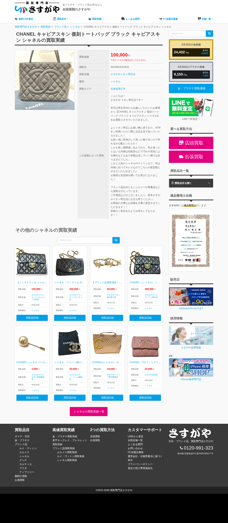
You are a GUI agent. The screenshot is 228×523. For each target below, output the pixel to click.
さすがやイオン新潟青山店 (113, 296)
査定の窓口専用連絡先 (140, 468)
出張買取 (193, 156)
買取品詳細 (32, 317)
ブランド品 (21, 444)
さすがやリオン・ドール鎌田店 (75, 377)
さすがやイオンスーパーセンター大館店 (38, 297)
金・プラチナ (22, 440)
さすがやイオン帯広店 (123, 74)
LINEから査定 (135, 436)
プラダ (23, 468)
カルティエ (25, 464)
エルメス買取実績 (67, 452)
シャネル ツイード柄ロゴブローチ (74, 362)
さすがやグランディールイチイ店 (75, 297)
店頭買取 (193, 142)
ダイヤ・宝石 (22, 436)
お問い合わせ (135, 448)
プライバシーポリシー (140, 464)
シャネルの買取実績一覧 (88, 411)
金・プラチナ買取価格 (192, 88)
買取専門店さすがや (121, 490)
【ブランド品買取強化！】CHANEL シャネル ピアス (121, 282)
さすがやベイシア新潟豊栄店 (113, 376)
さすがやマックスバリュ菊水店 (151, 296)
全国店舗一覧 (135, 440)
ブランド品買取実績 (63, 448)
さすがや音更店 (151, 375)
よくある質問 (135, 444)
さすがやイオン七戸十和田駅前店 (38, 377)
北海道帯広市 (118, 88)
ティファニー (26, 472)
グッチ (23, 460)
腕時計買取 (21, 476)
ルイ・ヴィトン (28, 448)
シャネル (116, 81)
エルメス (24, 452)
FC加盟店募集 (136, 452)
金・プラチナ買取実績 (64, 436)
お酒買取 (20, 480)
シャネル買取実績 (67, 460)
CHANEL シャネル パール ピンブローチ (38, 362)
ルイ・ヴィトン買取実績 (70, 456)
